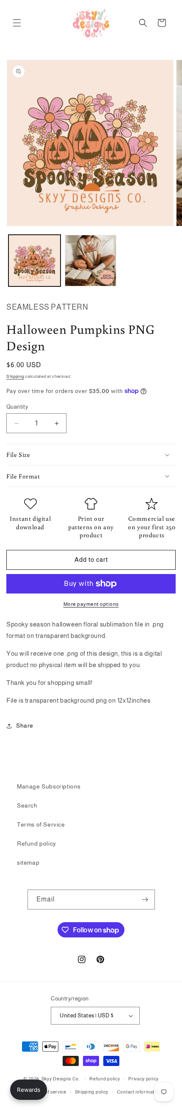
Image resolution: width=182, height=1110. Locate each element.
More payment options (91, 604)
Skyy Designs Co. (60, 1078)
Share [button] (24, 725)
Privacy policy (143, 1078)
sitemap (28, 862)
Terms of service (47, 1091)
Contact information (139, 1091)
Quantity (17, 407)
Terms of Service (41, 824)
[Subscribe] (145, 899)
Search (27, 805)
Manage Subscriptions (49, 786)
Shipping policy (92, 1091)
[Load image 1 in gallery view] (34, 261)
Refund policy (36, 843)
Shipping (15, 376)
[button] (17, 23)
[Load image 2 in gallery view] (91, 261)
